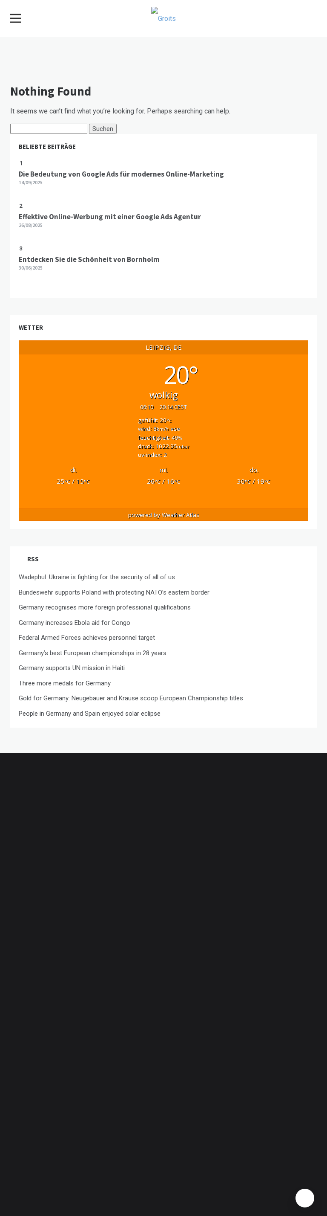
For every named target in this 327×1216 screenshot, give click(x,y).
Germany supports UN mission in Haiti (72, 668)
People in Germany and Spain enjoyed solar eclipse (90, 713)
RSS (33, 559)
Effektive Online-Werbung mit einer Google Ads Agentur (110, 216)
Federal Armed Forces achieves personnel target (87, 637)
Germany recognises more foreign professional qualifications (105, 607)
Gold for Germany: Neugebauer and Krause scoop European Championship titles (131, 698)
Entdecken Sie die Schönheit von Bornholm (89, 259)
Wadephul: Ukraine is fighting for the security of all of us (97, 577)
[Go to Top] (304, 1198)
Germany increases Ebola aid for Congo (74, 623)
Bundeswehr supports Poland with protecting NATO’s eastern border (114, 592)
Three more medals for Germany (65, 683)
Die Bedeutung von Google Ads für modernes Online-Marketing (121, 174)
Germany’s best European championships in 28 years (92, 653)
